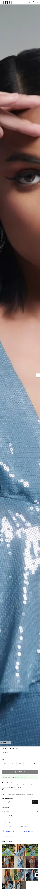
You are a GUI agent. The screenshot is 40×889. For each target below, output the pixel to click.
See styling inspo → (5, 742)
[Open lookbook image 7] (8, 875)
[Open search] (29, 2)
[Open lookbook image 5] (20, 862)
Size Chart (35, 767)
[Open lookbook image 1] (8, 850)
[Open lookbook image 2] (20, 850)
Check (35, 802)
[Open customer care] (37, 875)
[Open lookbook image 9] (32, 875)
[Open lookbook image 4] (8, 862)
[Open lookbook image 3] (32, 850)
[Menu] (38, 2)
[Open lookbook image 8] (20, 875)
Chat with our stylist (20, 777)
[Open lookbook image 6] (32, 862)
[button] (38, 375)
